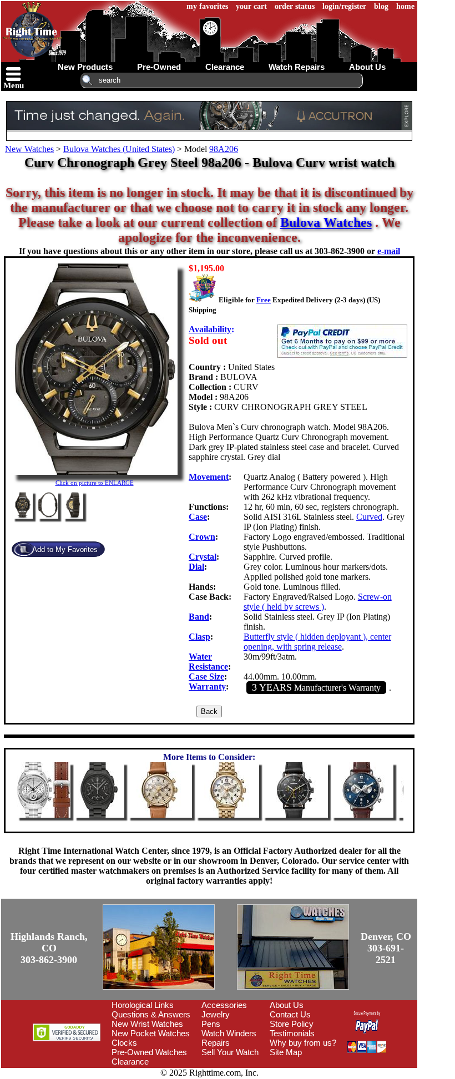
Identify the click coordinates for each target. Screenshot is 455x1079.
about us (367, 67)
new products (85, 67)
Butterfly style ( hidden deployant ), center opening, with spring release (317, 641)
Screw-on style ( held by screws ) (318, 601)
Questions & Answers (151, 1014)
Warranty (207, 686)
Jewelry (215, 1014)
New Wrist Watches (147, 1024)
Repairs (215, 1042)
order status (295, 6)
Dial (196, 566)
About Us (287, 1005)
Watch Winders (228, 1033)
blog (381, 6)
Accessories (224, 1005)
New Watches (29, 149)
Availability (210, 329)
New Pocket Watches (151, 1033)
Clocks (124, 1042)
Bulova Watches (326, 222)
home (405, 6)
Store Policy (292, 1024)
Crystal (202, 556)
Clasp (199, 636)
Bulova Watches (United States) (119, 149)
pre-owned (159, 67)
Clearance (130, 1061)
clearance (224, 67)
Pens (210, 1024)
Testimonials (292, 1033)
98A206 (223, 149)
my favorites (207, 6)
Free (263, 300)
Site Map (286, 1052)
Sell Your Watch (230, 1052)
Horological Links (143, 1005)
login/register (344, 6)
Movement (209, 477)
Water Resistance (208, 661)
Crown (202, 536)
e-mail (388, 251)
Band (199, 616)
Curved (369, 516)
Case (198, 516)
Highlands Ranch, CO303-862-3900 (49, 948)
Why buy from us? (303, 1042)
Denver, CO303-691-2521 (386, 948)
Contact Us (290, 1014)
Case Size (206, 676)
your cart (251, 6)
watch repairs (297, 67)
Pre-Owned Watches (149, 1052)
